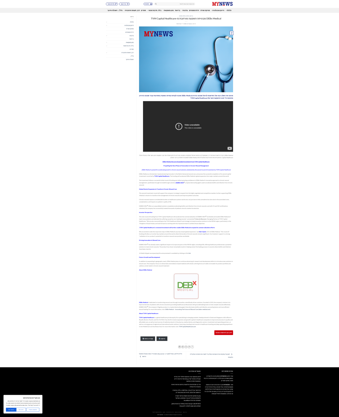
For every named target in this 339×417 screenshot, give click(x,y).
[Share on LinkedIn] (179, 346)
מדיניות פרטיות (170, 412)
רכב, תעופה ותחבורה (132, 10)
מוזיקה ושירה (205, 10)
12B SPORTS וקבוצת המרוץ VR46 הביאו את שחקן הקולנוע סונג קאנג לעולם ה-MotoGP (186, 405)
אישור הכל (11, 409)
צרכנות (185, 10)
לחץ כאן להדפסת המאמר (223, 332)
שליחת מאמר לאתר (157, 412)
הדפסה (162, 339)
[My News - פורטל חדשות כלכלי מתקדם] (215, 4)
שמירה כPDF (148, 339)
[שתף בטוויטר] (189, 346)
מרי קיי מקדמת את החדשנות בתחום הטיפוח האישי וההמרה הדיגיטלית (186, 386)
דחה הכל (21, 409)
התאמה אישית (33, 409)
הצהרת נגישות (178, 412)
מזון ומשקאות (169, 10)
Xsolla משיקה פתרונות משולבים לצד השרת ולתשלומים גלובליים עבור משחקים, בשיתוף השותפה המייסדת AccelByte (188, 398)
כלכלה (229, 10)
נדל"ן (121, 10)
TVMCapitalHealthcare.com (187, 326)
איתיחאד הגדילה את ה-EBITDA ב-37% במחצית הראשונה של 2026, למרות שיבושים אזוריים (187, 391)
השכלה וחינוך (112, 10)
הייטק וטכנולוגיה (218, 10)
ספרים (143, 10)
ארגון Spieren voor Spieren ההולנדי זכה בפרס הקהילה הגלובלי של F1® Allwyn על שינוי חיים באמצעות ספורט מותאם (187, 379)
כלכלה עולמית (182, 15)
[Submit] (155, 3)
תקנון (164, 412)
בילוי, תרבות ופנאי (154, 10)
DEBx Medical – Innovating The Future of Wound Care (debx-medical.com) (187, 309)
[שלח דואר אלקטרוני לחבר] (186, 346)
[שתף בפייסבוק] (192, 346)
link (189, 253)
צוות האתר (178, 23)
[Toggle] (106, 22)
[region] (23, 404)
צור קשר (185, 412)
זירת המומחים (194, 10)
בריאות (177, 10)
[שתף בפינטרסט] (182, 346)
